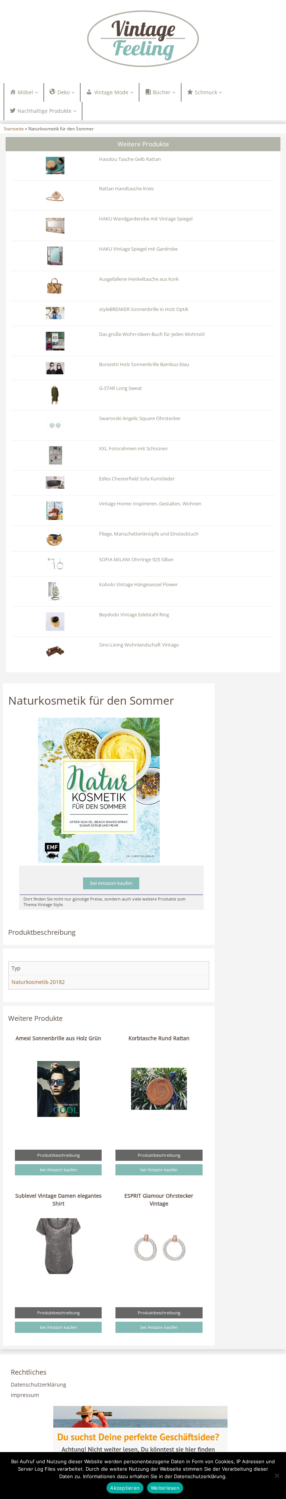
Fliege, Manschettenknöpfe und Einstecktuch (148, 534)
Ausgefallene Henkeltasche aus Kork (139, 279)
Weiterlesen (165, 1488)
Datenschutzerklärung (38, 1384)
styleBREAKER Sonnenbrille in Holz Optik (143, 309)
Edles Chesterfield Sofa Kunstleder (137, 479)
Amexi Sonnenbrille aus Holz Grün (58, 1038)
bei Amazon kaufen (111, 883)
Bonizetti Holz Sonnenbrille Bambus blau (144, 364)
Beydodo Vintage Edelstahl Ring (134, 615)
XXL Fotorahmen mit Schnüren (133, 448)
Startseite (14, 128)
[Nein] (276, 1475)
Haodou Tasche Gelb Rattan (130, 159)
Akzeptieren (125, 1488)
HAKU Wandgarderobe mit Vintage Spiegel (146, 219)
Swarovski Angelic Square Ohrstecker (140, 418)
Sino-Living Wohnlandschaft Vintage (139, 645)
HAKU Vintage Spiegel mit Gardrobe (138, 249)
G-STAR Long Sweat (120, 388)
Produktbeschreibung (58, 1155)
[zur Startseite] (143, 38)
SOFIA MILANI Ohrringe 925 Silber (136, 559)
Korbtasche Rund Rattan (159, 1038)
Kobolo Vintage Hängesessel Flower (138, 584)
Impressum (25, 1394)
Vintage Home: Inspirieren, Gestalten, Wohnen (150, 504)
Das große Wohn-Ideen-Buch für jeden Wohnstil (151, 334)
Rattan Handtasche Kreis (126, 188)
